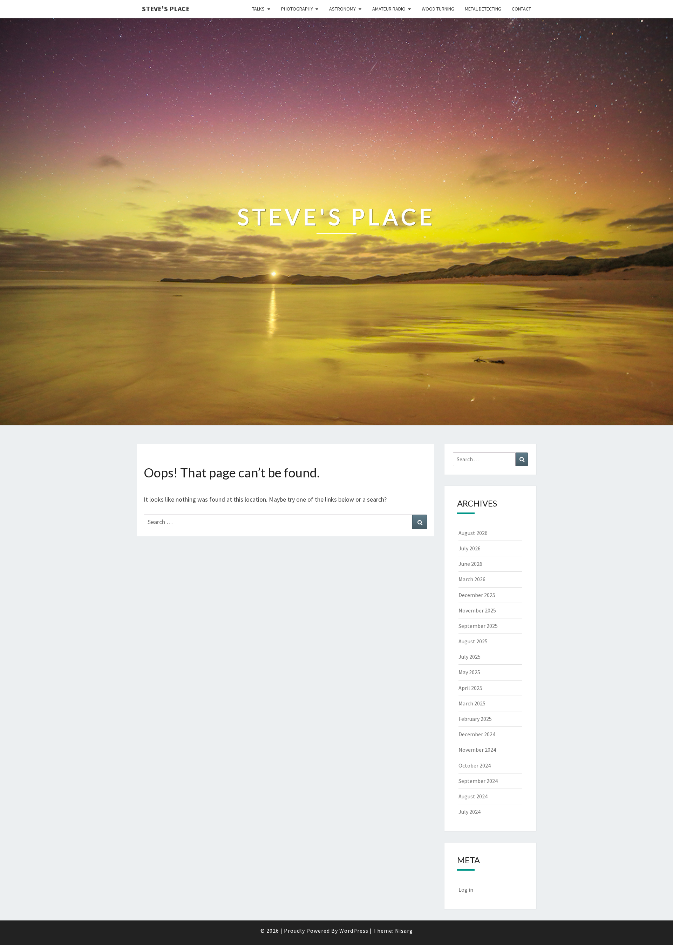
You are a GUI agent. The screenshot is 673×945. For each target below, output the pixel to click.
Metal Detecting (483, 9)
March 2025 (471, 703)
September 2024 (478, 780)
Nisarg (404, 930)
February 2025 (475, 718)
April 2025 (470, 687)
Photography (297, 9)
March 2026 (471, 579)
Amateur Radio (389, 9)
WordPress (353, 930)
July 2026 (469, 548)
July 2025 (469, 656)
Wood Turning (438, 9)
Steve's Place (166, 8)
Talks (258, 9)
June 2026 (470, 563)
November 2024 (477, 749)
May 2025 (469, 672)
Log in (465, 889)
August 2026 (473, 532)
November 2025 (477, 610)
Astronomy (342, 9)
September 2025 (478, 625)
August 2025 (473, 641)
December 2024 (476, 734)
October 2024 (474, 765)
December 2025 (476, 594)
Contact (521, 9)
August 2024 (473, 796)
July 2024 (469, 811)
